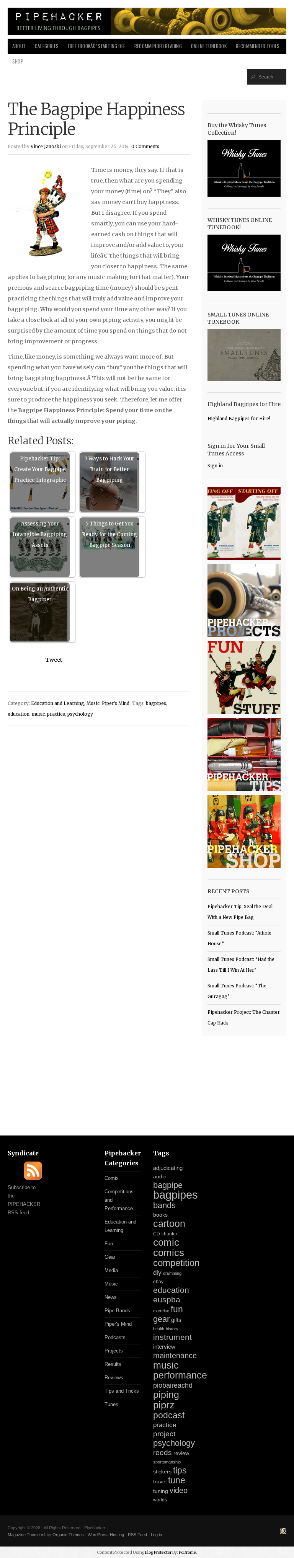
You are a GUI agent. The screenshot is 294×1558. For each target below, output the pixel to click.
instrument (172, 1337)
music (38, 714)
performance (180, 1375)
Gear (110, 1257)
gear (161, 1319)
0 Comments (145, 146)
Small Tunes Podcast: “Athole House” (239, 938)
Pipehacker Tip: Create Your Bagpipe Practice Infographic (40, 469)
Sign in (215, 465)
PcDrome (187, 1552)
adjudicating (168, 1168)
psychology (80, 714)
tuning (160, 1491)
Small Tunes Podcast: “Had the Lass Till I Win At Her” (240, 965)
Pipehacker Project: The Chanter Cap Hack (243, 1018)
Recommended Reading (158, 46)
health (158, 1328)
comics (168, 1252)
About (19, 46)
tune (176, 1480)
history (172, 1328)
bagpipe (168, 1185)
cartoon (169, 1223)
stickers (162, 1472)
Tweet (53, 659)
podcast (169, 1415)
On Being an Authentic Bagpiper (40, 594)
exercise (161, 1310)
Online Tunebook (209, 46)
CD (156, 1234)
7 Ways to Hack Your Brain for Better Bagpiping (109, 469)
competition (176, 1263)
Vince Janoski (46, 146)
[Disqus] (98, 829)
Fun (109, 1243)
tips (180, 1470)
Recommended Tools (257, 46)
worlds (160, 1500)
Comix (112, 1178)
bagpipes (156, 703)
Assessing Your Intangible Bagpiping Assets (40, 534)
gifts (176, 1320)
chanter (169, 1234)
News (111, 1297)
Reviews (114, 1377)
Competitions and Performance (119, 1200)
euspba (166, 1299)
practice (56, 714)
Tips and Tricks (122, 1391)
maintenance (175, 1355)
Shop (17, 61)
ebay (158, 1281)
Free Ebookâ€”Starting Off (96, 46)
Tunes (111, 1404)
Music (93, 703)
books (160, 1215)
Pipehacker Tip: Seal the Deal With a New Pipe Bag (240, 912)
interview (164, 1347)
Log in (156, 1534)
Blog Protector (158, 1552)
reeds (162, 1453)
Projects (114, 1351)
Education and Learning (57, 703)
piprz (164, 1405)
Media (111, 1270)
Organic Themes (68, 1534)
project (164, 1434)
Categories (47, 46)
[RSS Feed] (33, 1178)
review (181, 1453)
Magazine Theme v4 (27, 1534)
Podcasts (115, 1337)
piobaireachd (173, 1385)
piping (166, 1394)
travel (160, 1481)
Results (113, 1364)
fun (177, 1309)
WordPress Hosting (106, 1534)
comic (166, 1242)
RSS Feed (137, 1534)
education (18, 714)
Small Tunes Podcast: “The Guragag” (236, 991)
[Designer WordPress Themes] (283, 1532)
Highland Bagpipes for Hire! (238, 418)
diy (157, 1272)
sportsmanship (167, 1462)
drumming (172, 1273)
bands (164, 1205)
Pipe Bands (117, 1310)
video (179, 1490)
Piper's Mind (115, 703)
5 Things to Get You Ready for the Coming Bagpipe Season (109, 534)
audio (160, 1177)
